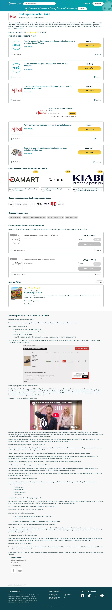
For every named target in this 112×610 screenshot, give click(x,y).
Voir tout (99, 282)
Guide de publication (53, 596)
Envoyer (72, 113)
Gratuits (53, 8)
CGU (65, 597)
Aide (65, 596)
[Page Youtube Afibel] (20, 570)
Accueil (26, 8)
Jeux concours (61, 8)
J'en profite (89, 45)
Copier (97, 239)
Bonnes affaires (33, 8)
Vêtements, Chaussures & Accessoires (34, 217)
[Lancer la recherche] (53, 3)
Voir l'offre (89, 152)
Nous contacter (67, 594)
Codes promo (44, 8)
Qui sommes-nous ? (53, 594)
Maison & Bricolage (71, 217)
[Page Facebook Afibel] (13, 570)
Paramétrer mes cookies (54, 597)
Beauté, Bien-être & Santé (55, 217)
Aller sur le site (89, 244)
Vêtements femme (14, 217)
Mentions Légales (53, 598)
